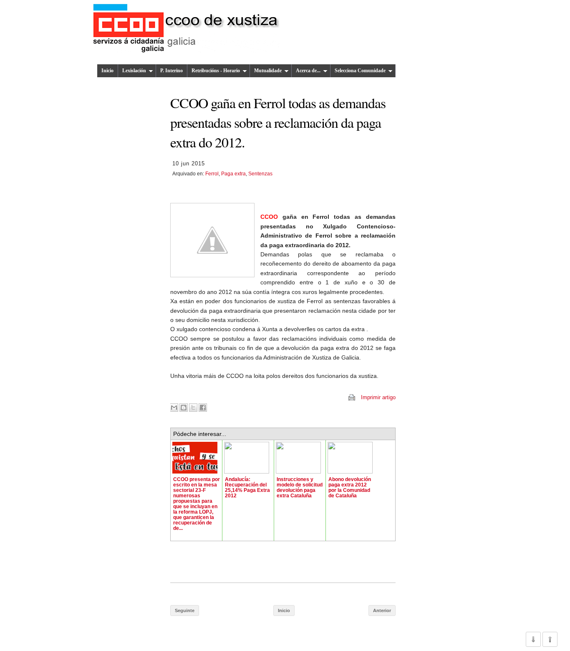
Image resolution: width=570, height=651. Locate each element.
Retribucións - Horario (216, 70)
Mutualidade (268, 70)
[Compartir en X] (193, 407)
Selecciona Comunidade (360, 70)
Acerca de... (308, 70)
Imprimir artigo (378, 397)
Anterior (382, 610)
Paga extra (233, 174)
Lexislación (134, 70)
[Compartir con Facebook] (203, 407)
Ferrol (212, 174)
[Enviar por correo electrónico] (174, 407)
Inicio (107, 70)
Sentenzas (260, 174)
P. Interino (171, 70)
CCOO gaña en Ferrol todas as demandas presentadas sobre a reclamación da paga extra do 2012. (278, 122)
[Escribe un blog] (183, 407)
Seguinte (184, 610)
